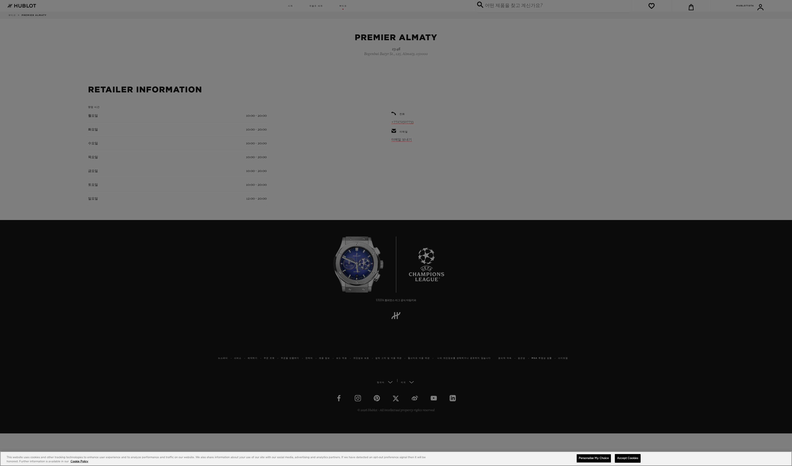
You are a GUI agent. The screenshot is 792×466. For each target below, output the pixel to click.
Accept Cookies (627, 458)
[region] (396, 458)
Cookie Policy (79, 461)
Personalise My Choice (594, 458)
